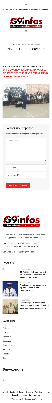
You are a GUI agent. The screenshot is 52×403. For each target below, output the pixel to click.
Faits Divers (7, 349)
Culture (5, 332)
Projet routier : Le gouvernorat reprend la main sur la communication (33, 287)
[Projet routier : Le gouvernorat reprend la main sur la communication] (10, 289)
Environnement (9, 345)
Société (6, 354)
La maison (15, 44)
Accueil (5, 392)
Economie (7, 337)
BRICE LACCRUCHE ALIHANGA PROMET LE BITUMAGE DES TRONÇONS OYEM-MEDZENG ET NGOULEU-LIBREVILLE (25, 73)
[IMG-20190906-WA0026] (26, 101)
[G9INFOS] (26, 22)
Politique (6, 328)
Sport (5, 358)
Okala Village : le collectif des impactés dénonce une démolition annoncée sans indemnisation (34, 305)
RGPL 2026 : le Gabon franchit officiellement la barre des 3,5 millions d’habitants (33, 274)
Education (7, 341)
